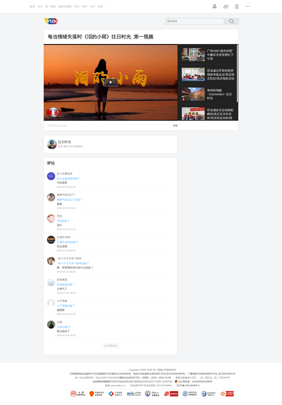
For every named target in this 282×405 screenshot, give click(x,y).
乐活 (76, 6)
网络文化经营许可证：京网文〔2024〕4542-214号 (145, 377)
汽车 (92, 6)
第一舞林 (50, 6)
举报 (175, 125)
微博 (226, 6)
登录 (215, 6)
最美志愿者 (64, 6)
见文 (40, 6)
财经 (84, 6)
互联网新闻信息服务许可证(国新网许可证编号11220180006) (100, 373)
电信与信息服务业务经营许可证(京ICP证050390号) (159, 373)
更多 (248, 6)
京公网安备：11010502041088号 (195, 381)
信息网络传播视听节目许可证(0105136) (113, 381)
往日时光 (64, 142)
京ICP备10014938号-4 (188, 385)
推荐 (32, 6)
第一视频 (51, 21)
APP (237, 6)
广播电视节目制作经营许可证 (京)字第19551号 (211, 373)
